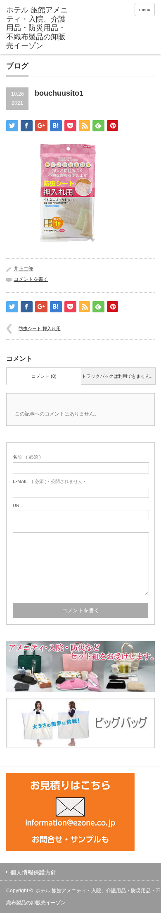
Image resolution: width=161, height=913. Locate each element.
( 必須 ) (27, 456)
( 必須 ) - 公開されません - (49, 481)
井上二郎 (23, 269)
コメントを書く (31, 279)
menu (144, 9)
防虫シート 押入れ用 (40, 328)
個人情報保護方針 (33, 872)
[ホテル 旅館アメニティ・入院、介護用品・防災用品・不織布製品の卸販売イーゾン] (38, 28)
